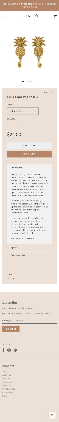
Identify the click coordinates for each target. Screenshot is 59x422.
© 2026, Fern (16, 414)
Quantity (11, 119)
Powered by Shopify (37, 414)
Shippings (7, 382)
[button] (23, 81)
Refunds (6, 385)
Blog (4, 396)
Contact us (7, 392)
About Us (6, 375)
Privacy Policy (8, 389)
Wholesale (7, 378)
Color (10, 104)
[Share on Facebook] (8, 278)
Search (5, 371)
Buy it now (29, 154)
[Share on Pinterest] (13, 278)
